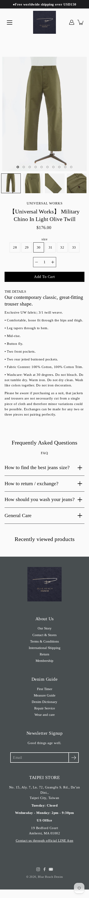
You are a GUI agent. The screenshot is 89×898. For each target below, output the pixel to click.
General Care (18, 515)
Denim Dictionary (44, 702)
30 (39, 247)
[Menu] (10, 22)
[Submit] (73, 757)
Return (44, 654)
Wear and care (44, 715)
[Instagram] (38, 869)
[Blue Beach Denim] (44, 22)
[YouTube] (51, 869)
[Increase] (52, 262)
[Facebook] (44, 869)
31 (50, 247)
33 (74, 247)
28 (15, 247)
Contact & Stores (44, 635)
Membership (44, 661)
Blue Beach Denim (50, 876)
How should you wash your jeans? (40, 499)
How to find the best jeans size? (37, 467)
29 (27, 247)
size (44, 239)
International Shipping (44, 648)
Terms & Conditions (44, 641)
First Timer (44, 689)
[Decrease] (36, 262)
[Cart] (80, 22)
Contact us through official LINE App (44, 840)
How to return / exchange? (31, 483)
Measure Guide (44, 695)
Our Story (45, 628)
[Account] (71, 22)
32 (62, 247)
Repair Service (44, 708)
